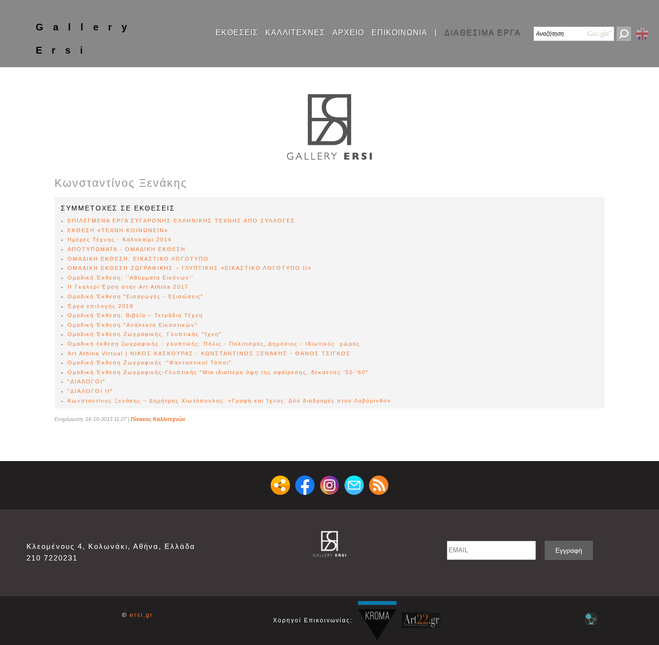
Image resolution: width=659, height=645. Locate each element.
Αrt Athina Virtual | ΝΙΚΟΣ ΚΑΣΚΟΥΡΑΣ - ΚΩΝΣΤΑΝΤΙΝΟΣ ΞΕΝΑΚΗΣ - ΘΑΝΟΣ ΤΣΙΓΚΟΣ (209, 353)
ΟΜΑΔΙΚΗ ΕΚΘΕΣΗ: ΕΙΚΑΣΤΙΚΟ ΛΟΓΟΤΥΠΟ (138, 259)
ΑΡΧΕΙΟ (348, 33)
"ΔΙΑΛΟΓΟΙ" (87, 381)
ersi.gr (141, 615)
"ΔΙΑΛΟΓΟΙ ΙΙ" (90, 391)
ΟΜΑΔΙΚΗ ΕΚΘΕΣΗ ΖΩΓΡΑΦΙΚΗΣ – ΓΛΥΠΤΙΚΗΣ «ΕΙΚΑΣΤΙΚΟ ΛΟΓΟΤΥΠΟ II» (190, 268)
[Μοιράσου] (280, 485)
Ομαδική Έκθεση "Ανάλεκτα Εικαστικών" (133, 325)
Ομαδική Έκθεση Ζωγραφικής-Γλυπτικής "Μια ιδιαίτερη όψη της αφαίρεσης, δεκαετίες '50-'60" (218, 372)
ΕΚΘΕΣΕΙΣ (237, 33)
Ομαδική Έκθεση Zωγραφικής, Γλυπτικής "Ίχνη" (145, 334)
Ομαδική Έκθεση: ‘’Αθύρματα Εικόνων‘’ (130, 277)
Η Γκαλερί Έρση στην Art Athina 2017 (128, 287)
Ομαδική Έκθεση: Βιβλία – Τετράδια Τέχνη (135, 315)
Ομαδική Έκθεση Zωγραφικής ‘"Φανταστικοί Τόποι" (150, 362)
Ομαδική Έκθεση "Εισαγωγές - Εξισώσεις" (136, 296)
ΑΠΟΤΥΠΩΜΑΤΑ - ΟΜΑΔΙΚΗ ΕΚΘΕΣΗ (127, 249)
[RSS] (378, 485)
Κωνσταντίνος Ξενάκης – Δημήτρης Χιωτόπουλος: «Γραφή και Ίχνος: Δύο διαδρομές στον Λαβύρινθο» (229, 401)
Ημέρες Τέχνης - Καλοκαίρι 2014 (120, 239)
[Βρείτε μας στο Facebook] (305, 485)
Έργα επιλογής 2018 (101, 306)
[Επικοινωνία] (354, 485)
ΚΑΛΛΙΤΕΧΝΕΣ (295, 33)
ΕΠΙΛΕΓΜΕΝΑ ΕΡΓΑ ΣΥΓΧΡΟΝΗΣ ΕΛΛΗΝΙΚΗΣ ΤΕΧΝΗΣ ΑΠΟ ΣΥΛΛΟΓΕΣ (181, 221)
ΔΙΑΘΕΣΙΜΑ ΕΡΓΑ (482, 33)
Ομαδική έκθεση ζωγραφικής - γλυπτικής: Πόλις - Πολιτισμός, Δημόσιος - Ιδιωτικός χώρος (214, 344)
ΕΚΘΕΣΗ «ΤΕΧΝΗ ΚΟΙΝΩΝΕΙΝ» (118, 230)
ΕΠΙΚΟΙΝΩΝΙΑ (399, 33)
